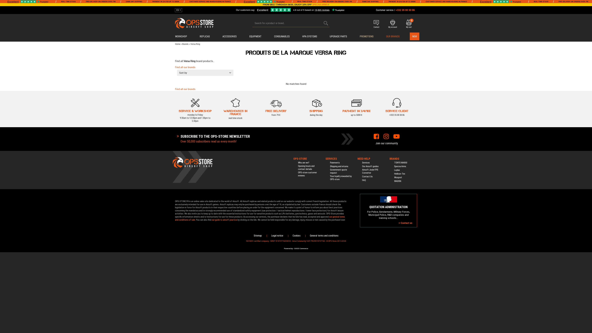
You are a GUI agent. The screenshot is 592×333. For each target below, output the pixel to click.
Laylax (397, 170)
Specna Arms (400, 166)
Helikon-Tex (399, 173)
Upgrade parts (338, 36)
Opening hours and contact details (306, 168)
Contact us (406, 223)
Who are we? (303, 162)
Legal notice (277, 235)
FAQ (364, 180)
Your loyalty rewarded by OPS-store (341, 178)
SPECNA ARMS (320, 4)
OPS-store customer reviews (307, 174)
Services (366, 162)
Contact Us (367, 176)
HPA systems (309, 36)
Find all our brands (185, 67)
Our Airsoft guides (370, 166)
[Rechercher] (326, 23)
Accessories (229, 36)
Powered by (288, 248)
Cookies (296, 235)
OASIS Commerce (301, 248)
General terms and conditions (324, 235)
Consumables (282, 36)
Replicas (205, 36)
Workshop (181, 36)
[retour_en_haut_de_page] (588, 197)
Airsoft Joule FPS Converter (370, 171)
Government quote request (338, 171)
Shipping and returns (339, 166)
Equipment (255, 36)
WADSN (397, 181)
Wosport (398, 177)
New (414, 36)
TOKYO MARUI (400, 162)
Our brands (393, 36)
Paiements (335, 162)
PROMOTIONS (367, 36)
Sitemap (258, 235)
